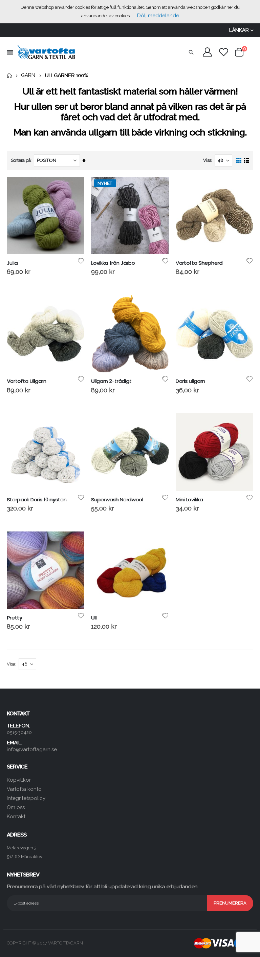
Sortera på (20, 160)
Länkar (239, 30)
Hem (9, 75)
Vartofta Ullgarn (26, 381)
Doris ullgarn (190, 381)
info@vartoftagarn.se (32, 749)
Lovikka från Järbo (113, 263)
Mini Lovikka (189, 499)
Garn (28, 75)
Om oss (16, 807)
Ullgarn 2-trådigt (111, 381)
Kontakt (16, 816)
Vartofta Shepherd (199, 263)
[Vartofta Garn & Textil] (46, 52)
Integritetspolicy (26, 798)
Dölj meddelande (158, 16)
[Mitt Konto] (207, 52)
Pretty (14, 617)
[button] (80, 261)
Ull (93, 617)
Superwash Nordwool (117, 499)
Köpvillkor (19, 780)
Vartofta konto (24, 789)
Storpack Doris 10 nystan (36, 499)
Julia (12, 263)
